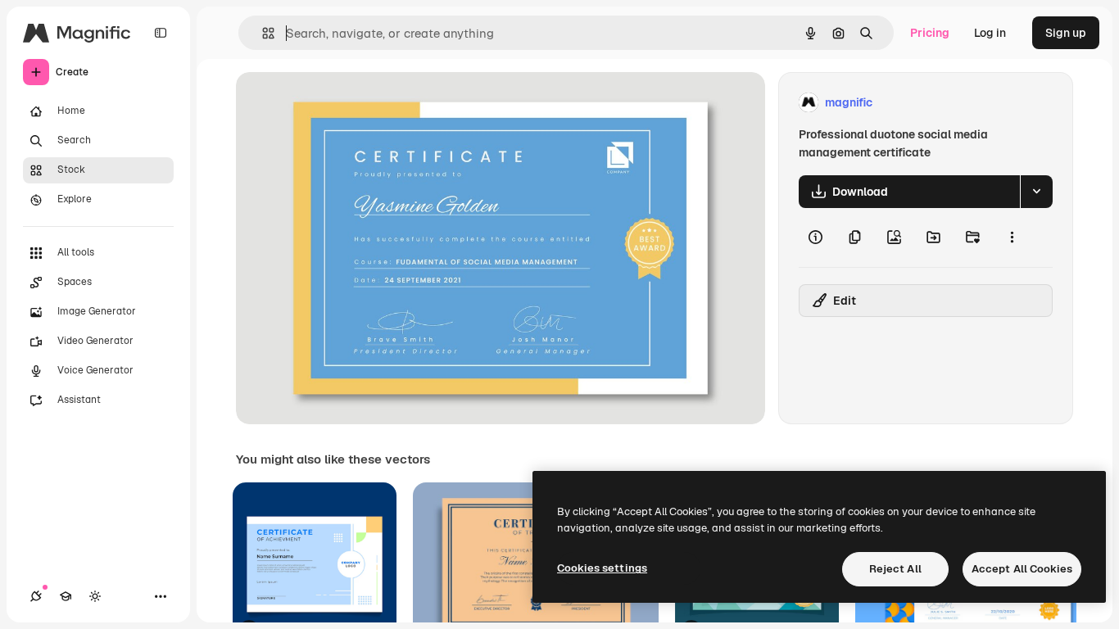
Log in (990, 32)
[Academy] (65, 596)
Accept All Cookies (1022, 569)
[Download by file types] (1036, 191)
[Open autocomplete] (261, 33)
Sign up (1065, 32)
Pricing (929, 32)
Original (341, 103)
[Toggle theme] (95, 596)
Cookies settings (602, 568)
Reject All (895, 569)
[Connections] (36, 596)
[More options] (1011, 237)
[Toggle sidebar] (160, 33)
